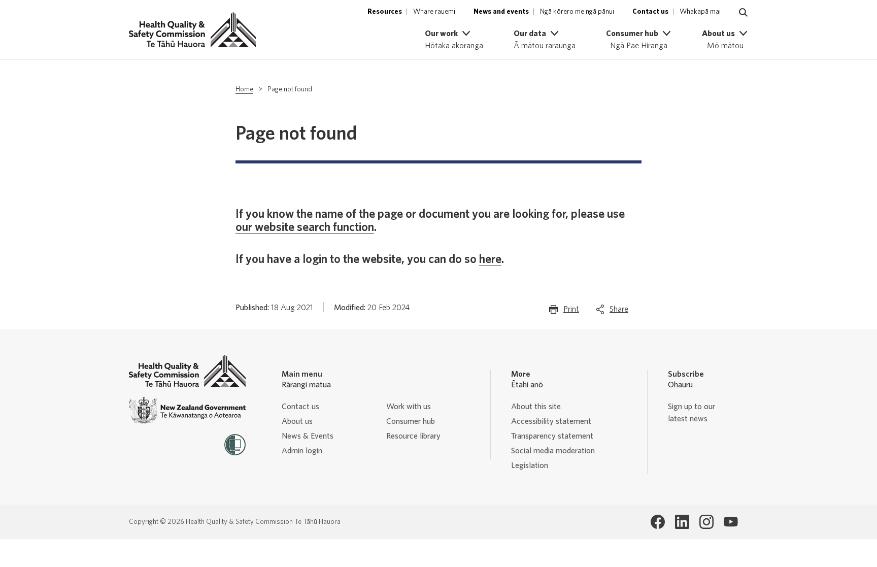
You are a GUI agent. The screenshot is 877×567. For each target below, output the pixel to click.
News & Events (307, 436)
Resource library (413, 436)
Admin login (302, 451)
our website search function (304, 227)
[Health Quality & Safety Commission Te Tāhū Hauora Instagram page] (706, 522)
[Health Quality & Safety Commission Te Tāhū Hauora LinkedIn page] (682, 522)
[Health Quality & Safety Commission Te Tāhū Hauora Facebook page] (658, 522)
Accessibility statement (551, 421)
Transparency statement (552, 436)
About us (297, 421)
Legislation (529, 465)
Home (244, 89)
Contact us (300, 407)
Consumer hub (410, 421)
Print (571, 312)
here (490, 259)
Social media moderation (553, 451)
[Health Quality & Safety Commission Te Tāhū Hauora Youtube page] (731, 522)
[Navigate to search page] (743, 12)
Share (619, 312)
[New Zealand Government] (187, 410)
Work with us (408, 407)
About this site (536, 407)
